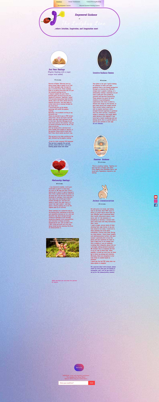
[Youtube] (155, 197)
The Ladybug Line (84, 23)
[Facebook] (155, 205)
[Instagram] (155, 201)
